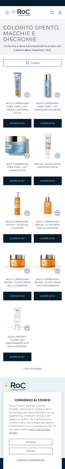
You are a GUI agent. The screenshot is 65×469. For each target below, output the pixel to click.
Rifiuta (31, 450)
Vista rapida (17, 94)
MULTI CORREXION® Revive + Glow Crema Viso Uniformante (47, 282)
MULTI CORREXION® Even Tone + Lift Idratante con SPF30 (47, 106)
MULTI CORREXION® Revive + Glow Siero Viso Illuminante (47, 225)
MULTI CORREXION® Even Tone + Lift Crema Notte (17, 167)
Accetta (31, 442)
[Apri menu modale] (7, 12)
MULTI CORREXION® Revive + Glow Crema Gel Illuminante (17, 282)
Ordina (35, 63)
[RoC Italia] (21, 12)
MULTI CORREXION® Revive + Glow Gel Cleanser (17, 225)
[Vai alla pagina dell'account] (60, 12)
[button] (52, 12)
